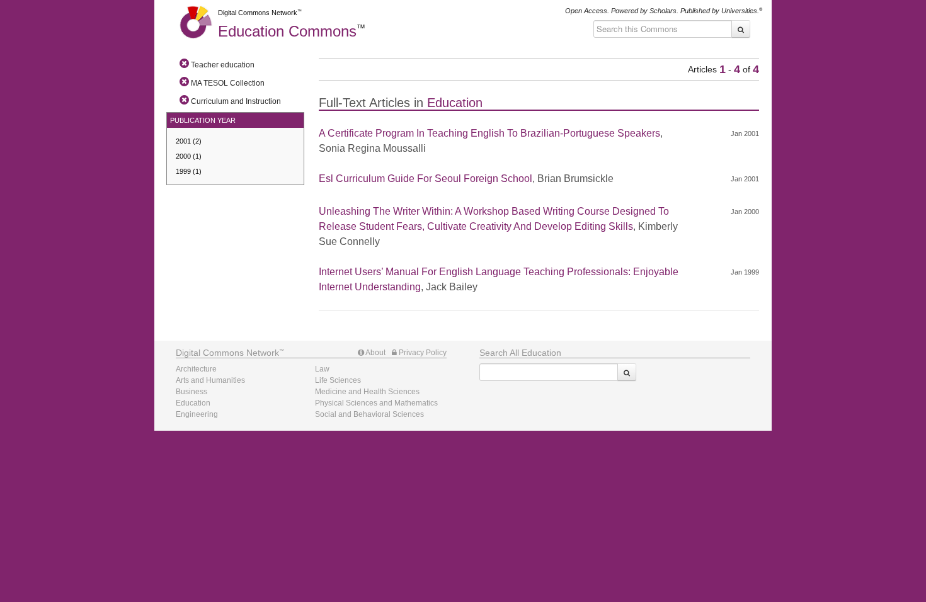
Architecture (196, 369)
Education (287, 31)
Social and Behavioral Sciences (369, 414)
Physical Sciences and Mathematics (376, 403)
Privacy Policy (422, 352)
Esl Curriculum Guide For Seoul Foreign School (425, 178)
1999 (189, 171)
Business (191, 391)
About (375, 352)
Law (322, 369)
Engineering (197, 414)
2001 (189, 141)
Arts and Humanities (210, 380)
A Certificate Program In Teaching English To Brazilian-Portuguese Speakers (489, 133)
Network (227, 353)
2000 (189, 156)
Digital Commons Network (257, 12)
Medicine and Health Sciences (367, 391)
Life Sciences (338, 380)
